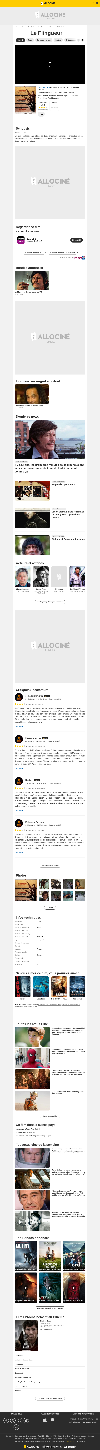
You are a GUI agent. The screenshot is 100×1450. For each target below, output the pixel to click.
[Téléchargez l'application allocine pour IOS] (46, 1420)
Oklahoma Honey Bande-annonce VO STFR (50, 1269)
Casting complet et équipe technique (50, 602)
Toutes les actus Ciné (50, 1116)
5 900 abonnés (30, 783)
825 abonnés (30, 741)
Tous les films (32, 27)
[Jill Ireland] (59, 576)
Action (69, 87)
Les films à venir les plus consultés (50, 1398)
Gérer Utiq (72, 1438)
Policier (76, 87)
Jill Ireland (74, 95)
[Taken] (22, 986)
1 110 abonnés (30, 825)
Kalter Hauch (25, 1132)
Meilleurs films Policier (71, 1005)
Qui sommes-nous (19, 1436)
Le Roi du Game (21, 1386)
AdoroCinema (74, 1422)
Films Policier (42, 27)
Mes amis (54, 102)
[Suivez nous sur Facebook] (6, 1420)
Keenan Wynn (63, 95)
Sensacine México (90, 1422)
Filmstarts (73, 1419)
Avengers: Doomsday (23, 1377)
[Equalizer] (41, 986)
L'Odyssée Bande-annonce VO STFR (26, 1301)
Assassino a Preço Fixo (28, 1129)
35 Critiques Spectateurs (50, 865)
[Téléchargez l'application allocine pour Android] (53, 1420)
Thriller (41, 90)
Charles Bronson (49, 95)
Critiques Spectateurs (32, 690)
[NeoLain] (19, 781)
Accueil (18, 27)
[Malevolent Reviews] (19, 823)
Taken (22, 999)
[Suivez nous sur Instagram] (20, 1420)
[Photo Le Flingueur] (26, 890)
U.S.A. (39, 922)
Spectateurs (43, 102)
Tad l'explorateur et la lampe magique (29, 1382)
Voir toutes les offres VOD (34, 252)
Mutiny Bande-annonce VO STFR (26, 1269)
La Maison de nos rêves (24, 1360)
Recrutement (32, 1436)
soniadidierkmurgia (34, 696)
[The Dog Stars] (26, 1335)
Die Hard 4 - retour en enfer (62, 999)
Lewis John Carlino (66, 93)
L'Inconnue (19, 1364)
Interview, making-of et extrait (38, 381)
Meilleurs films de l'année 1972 (49, 1005)
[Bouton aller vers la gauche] (78, 40)
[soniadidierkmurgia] (19, 697)
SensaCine (82, 1419)
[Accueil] (48, 3)
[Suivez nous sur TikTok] (27, 1420)
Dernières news (27, 416)
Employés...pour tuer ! (63, 484)
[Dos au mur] (77, 986)
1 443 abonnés (30, 699)
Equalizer (41, 999)
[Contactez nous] (17, 1427)
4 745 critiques (42, 783)
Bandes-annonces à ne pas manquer (50, 1308)
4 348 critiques (42, 699)
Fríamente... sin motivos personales (33, 1136)
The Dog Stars (45, 1321)
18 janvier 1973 (44, 87)
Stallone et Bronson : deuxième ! (68, 540)
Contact (8, 1436)
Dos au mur (77, 999)
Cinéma (24, 27)
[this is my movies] (19, 739)
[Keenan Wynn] (41, 576)
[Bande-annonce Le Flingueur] (25, 100)
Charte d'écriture (45, 1438)
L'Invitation (19, 1355)
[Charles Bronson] (22, 576)
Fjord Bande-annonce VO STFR (74, 1269)
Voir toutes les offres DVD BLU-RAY (62, 252)
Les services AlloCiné (60, 1438)
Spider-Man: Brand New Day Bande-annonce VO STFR (74, 1301)
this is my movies (33, 738)
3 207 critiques (42, 825)
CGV (53, 1436)
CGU (47, 1436)
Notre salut (19, 1373)
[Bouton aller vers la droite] (82, 40)
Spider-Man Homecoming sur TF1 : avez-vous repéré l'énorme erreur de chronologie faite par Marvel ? (68, 1051)
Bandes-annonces (29, 268)
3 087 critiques (41, 741)
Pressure (18, 1391)
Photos (21, 875)
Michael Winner (46, 93)
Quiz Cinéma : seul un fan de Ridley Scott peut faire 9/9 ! (67, 1092)
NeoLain (29, 780)
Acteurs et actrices (30, 563)
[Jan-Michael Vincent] (77, 576)
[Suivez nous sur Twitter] (13, 1420)
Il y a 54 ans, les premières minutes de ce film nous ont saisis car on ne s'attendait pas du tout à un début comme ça (49, 468)
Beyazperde (93, 1419)
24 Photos (50, 907)
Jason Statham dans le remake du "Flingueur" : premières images (68, 514)
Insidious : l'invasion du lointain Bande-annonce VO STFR (50, 1301)
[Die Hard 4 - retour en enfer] (59, 986)
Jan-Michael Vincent (77, 589)
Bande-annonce (46, 1329)
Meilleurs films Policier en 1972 (26, 1007)
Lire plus (19, 726)
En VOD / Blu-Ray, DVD (27, 231)
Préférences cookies (79, 1436)
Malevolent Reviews (34, 822)
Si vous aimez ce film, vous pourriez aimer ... (49, 973)
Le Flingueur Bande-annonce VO (28, 292)
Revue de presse (32, 1438)
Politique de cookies (63, 1436)
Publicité (41, 1436)
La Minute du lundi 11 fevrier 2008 (29, 405)
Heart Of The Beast (22, 1369)
